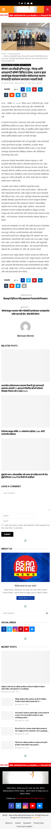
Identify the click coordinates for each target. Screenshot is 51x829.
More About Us (24, 598)
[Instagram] (25, 806)
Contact (18, 823)
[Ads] (25, 540)
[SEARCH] (47, 613)
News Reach (36, 817)
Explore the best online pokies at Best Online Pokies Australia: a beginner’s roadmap (23, 687)
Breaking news (7, 65)
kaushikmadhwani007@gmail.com (30, 798)
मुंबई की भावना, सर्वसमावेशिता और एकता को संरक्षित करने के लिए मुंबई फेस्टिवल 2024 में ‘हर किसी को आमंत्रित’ (24, 476)
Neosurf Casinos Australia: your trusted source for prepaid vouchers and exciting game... (32, 714)
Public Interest (25, 65)
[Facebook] (11, 806)
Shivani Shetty (9, 83)
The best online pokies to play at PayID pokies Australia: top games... (31, 743)
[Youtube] (32, 806)
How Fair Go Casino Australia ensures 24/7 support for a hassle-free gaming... (32, 729)
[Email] (39, 806)
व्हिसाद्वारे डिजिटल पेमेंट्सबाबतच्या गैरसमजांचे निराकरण (25, 298)
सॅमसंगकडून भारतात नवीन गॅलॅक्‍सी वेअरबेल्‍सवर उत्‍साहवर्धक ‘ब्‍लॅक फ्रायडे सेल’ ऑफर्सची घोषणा (25, 312)
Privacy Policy (39, 823)
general (16, 65)
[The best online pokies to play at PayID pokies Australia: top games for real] (7, 745)
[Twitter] (18, 806)
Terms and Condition (24, 826)
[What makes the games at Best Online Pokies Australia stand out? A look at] (7, 702)
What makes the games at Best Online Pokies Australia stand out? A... (30, 700)
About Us (8, 823)
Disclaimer (27, 823)
